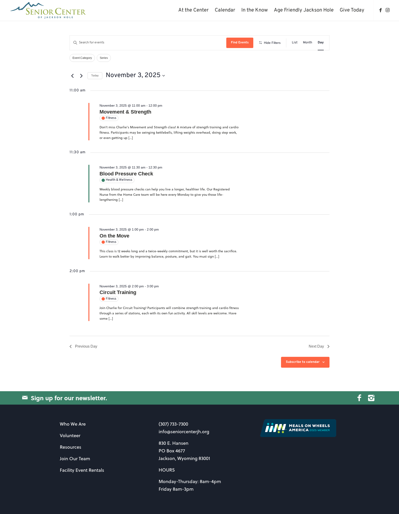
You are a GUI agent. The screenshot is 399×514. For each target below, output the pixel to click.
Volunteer (70, 435)
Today (95, 76)
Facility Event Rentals (82, 470)
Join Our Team (75, 458)
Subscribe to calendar (303, 362)
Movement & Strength (125, 112)
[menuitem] (193, 10)
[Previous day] (72, 75)
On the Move (114, 236)
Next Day (316, 346)
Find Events (240, 43)
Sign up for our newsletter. (69, 398)
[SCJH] (48, 10)
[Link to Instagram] (387, 10)
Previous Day (86, 346)
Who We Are (73, 424)
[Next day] (81, 75)
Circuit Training (118, 292)
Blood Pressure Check (126, 174)
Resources (70, 447)
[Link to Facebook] (380, 10)
